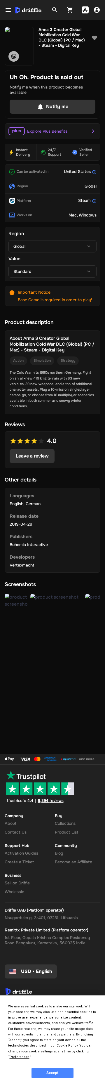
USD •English (36, 971)
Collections (65, 823)
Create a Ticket (19, 862)
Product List (66, 832)
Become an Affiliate (73, 862)
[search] (54, 9)
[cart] (70, 10)
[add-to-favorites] (94, 38)
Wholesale (14, 891)
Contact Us (16, 832)
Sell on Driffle (17, 883)
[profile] (96, 9)
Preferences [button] (19, 1057)
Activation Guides (21, 853)
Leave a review (32, 456)
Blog (59, 853)
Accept (52, 1073)
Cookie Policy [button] (67, 1045)
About (10, 823)
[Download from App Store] (85, 9)
